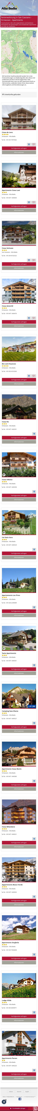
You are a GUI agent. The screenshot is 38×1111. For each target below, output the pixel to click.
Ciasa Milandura (8, 827)
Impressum (19, 1096)
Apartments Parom (9, 1058)
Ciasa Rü (5, 422)
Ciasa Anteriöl (7, 306)
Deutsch (19, 1091)
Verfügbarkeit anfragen (19, 148)
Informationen (19, 152)
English (27, 1091)
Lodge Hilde (6, 1000)
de (31, 1)
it (27, 1)
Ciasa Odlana (7, 480)
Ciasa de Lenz (7, 132)
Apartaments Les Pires (11, 595)
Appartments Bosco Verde (12, 885)
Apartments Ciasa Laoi (11, 190)
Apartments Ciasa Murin (11, 769)
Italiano (11, 1091)
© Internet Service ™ (29, 1096)
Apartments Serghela (10, 942)
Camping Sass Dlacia (10, 711)
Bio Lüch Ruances (9, 364)
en (35, 1)
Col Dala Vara (7, 537)
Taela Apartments (9, 653)
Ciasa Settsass (7, 248)
